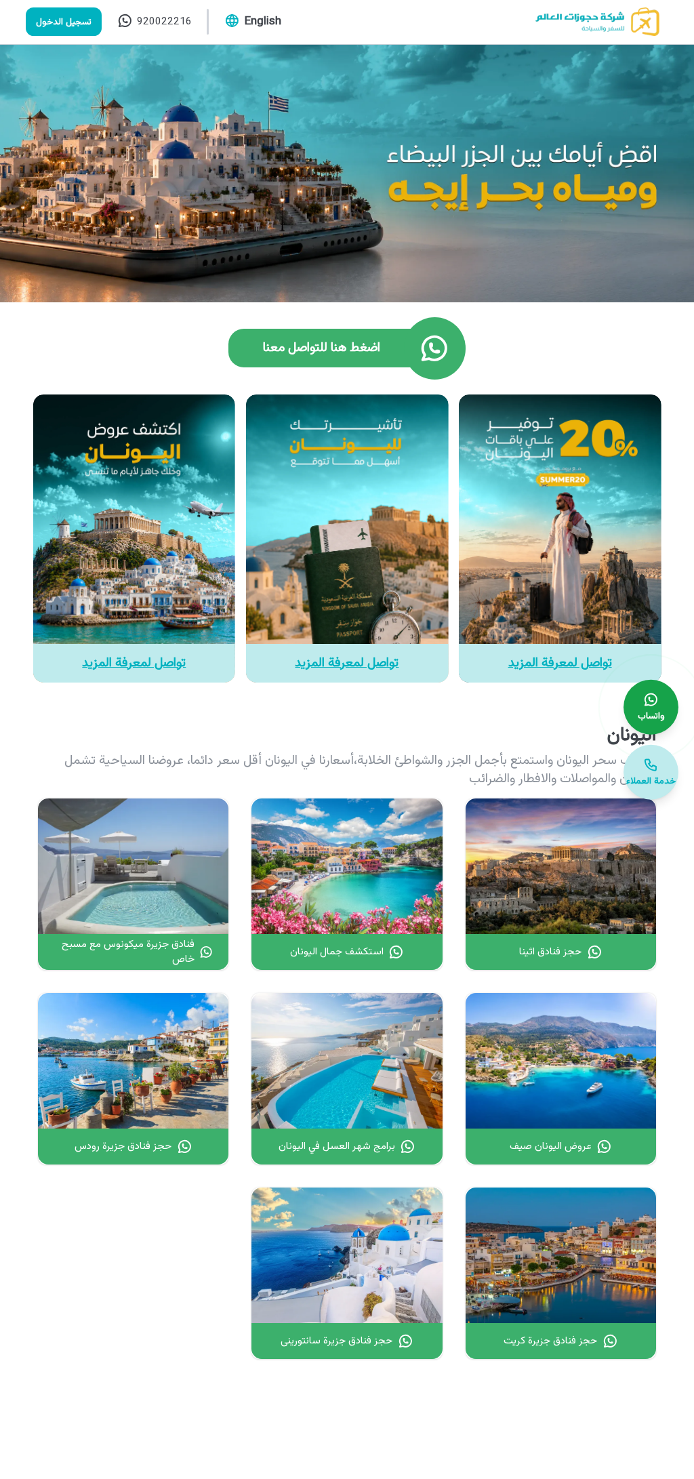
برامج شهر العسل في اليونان (337, 1146)
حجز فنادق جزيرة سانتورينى (336, 1341)
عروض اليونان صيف (551, 1146)
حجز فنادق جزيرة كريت (550, 1341)
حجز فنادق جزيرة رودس (123, 1146)
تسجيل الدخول (63, 22)
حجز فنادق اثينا (550, 952)
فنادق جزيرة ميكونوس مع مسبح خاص (128, 952)
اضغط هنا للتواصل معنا (321, 348)
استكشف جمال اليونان (337, 952)
